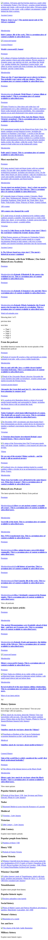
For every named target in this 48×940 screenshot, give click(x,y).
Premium (4, 86)
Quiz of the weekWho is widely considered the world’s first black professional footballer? (24, 759)
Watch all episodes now (9, 313)
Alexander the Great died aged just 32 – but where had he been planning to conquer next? (24, 390)
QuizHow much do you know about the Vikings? (20, 730)
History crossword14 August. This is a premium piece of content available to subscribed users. (23, 664)
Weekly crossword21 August (12, 49)
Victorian (4, 226)
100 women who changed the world (15, 211)
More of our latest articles (10, 696)
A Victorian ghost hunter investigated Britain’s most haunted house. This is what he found (21, 438)
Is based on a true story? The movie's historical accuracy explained (20, 253)
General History (7, 45)
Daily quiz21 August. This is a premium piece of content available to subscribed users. (23, 154)
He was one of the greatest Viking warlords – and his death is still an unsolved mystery (21, 457)
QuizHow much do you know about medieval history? (22, 745)
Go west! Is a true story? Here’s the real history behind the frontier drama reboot (23, 232)
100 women (5, 206)
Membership (5, 31)
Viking (3, 452)
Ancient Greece (6, 15)
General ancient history (9, 385)
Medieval (4, 740)
